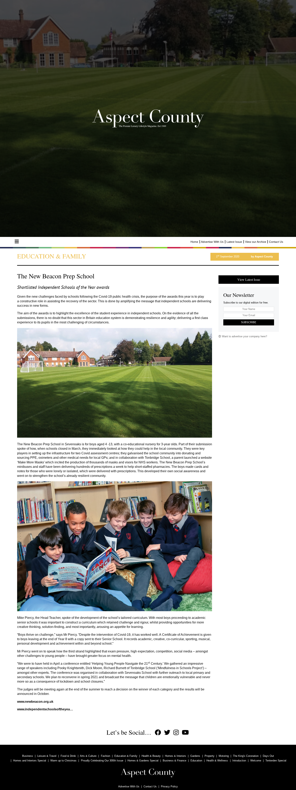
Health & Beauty (151, 755)
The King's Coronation (246, 755)
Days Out (268, 755)
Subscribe (248, 322)
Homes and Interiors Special (29, 760)
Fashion (105, 755)
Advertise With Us (212, 241)
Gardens (195, 755)
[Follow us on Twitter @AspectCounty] (167, 732)
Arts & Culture (88, 755)
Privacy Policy (169, 786)
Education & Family (125, 755)
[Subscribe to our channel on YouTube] (185, 732)
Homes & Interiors (175, 755)
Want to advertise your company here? (244, 336)
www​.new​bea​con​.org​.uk (35, 701)
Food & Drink (68, 755)
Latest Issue (234, 241)
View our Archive (255, 241)
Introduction (239, 760)
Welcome (255, 760)
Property (209, 755)
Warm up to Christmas (63, 760)
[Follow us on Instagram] (176, 732)
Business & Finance (174, 760)
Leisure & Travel (46, 755)
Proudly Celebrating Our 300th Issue (102, 760)
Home (194, 241)
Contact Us (276, 241)
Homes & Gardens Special (142, 760)
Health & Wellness (217, 760)
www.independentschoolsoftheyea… (45, 709)
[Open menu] (17, 241)
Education (196, 760)
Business (27, 755)
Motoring (224, 755)
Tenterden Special (275, 760)
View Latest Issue (248, 279)
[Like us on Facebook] (158, 732)
